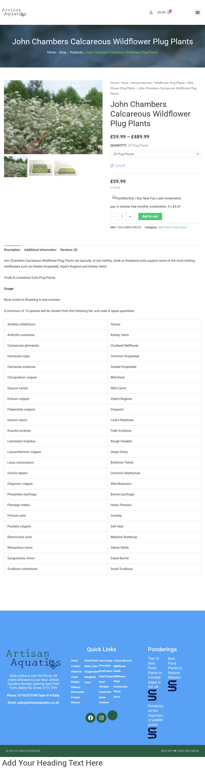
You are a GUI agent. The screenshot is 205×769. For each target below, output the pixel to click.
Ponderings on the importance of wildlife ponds (157, 715)
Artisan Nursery (141, 83)
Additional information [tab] (40, 250)
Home (114, 83)
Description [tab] (12, 250)
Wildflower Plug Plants (170, 83)
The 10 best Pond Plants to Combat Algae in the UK (155, 672)
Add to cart (150, 216)
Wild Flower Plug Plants (172, 227)
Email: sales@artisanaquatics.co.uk (33, 703)
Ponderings (162, 649)
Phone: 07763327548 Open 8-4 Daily (33, 695)
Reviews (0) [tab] (68, 250)
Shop (124, 83)
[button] (197, 12)
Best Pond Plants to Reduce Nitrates (175, 667)
